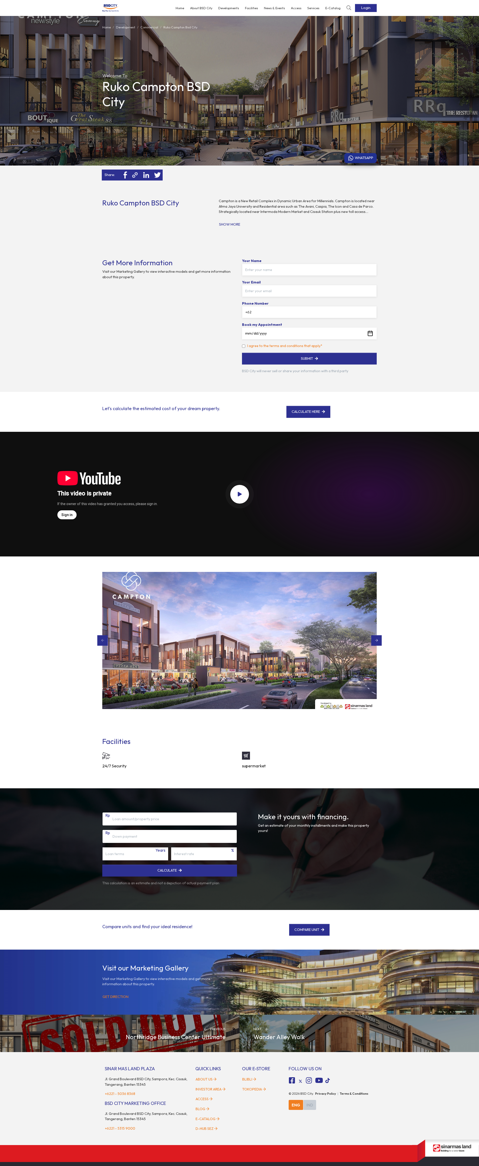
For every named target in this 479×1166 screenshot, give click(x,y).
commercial (149, 27)
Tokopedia (252, 1089)
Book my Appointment (262, 324)
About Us (204, 1079)
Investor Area (209, 1089)
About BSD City (201, 8)
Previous (102, 640)
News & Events (274, 8)
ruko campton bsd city (180, 27)
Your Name (251, 261)
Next (376, 640)
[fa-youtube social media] (319, 1080)
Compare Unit (307, 929)
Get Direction (115, 996)
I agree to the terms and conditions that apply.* (284, 346)
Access (296, 8)
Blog (200, 1109)
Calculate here (306, 411)
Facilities (251, 8)
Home (180, 8)
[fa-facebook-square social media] (292, 1080)
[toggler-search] (349, 8)
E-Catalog (333, 8)
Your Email (251, 282)
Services (313, 8)
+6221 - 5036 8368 (120, 1093)
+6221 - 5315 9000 (120, 1128)
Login (365, 7)
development (125, 27)
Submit (307, 358)
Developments (228, 8)
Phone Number (255, 303)
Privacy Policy (325, 1093)
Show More (229, 224)
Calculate (167, 870)
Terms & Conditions (354, 1093)
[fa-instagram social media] (309, 1080)
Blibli (247, 1079)
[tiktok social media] (300, 1081)
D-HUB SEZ (205, 1128)
